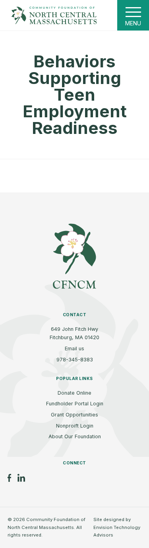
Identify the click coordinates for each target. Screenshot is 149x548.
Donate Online (74, 393)
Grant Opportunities (74, 415)
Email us (74, 348)
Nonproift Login (74, 426)
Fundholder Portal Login (74, 404)
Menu (133, 23)
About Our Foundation (74, 436)
